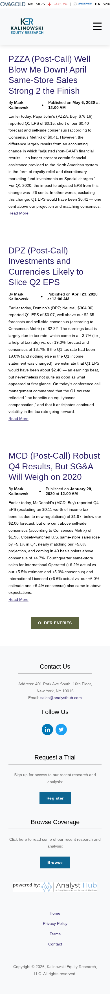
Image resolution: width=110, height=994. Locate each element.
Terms (55, 934)
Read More (18, 213)
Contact (55, 944)
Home (55, 913)
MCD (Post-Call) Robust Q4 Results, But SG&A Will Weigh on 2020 (54, 466)
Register (55, 798)
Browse (55, 862)
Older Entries (55, 623)
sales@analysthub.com (61, 697)
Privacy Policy (55, 923)
